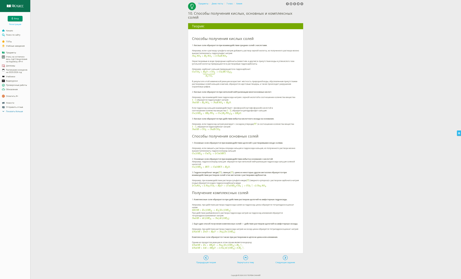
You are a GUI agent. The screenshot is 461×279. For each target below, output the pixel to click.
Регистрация (15, 24)
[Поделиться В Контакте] (301, 3)
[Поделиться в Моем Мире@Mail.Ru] (291, 3)
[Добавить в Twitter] (298, 3)
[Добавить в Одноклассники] (294, 3)
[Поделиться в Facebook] (287, 3)
